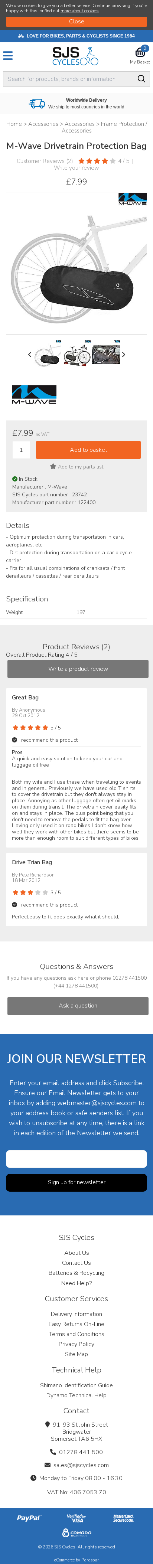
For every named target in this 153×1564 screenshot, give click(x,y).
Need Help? (76, 1283)
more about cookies (80, 11)
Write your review (76, 167)
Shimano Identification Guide (76, 1385)
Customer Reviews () (45, 161)
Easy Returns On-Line (76, 1324)
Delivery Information (76, 1314)
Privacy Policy (76, 1344)
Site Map (76, 1354)
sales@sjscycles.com (81, 1465)
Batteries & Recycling (76, 1273)
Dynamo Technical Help (76, 1395)
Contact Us (76, 1263)
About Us (76, 1253)
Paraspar (90, 1560)
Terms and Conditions (76, 1334)
